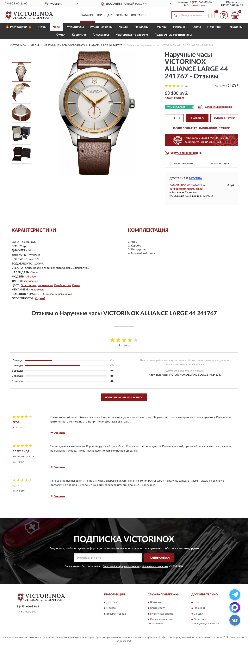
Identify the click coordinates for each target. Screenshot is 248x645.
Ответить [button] (59, 433)
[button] (195, 5)
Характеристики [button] (183, 163)
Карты (196, 27)
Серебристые (62, 285)
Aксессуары (101, 34)
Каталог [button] (87, 15)
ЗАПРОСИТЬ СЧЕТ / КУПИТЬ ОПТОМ (203, 128)
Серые (76, 285)
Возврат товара (116, 613)
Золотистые (28, 285)
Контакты (138, 15)
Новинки (199, 608)
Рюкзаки (179, 27)
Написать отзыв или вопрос (124, 397)
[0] (235, 15)
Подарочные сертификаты (173, 34)
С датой (40, 298)
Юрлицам (104, 15)
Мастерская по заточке (131, 34)
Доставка (112, 602)
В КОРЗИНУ (197, 118)
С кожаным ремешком (57, 294)
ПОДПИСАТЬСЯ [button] (159, 558)
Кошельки (79, 34)
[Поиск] (175, 15)
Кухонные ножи (101, 27)
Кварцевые (37, 289)
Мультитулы (75, 27)
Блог (197, 602)
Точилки (161, 27)
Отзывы (122, 15)
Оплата (111, 608)
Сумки (60, 34)
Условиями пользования (155, 566)
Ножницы (214, 27)
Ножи (42, 27)
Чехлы (123, 27)
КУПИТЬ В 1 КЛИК (224, 118)
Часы (56, 27)
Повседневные (29, 281)
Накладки (142, 27)
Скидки (198, 613)
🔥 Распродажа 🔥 (19, 27)
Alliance (31, 276)
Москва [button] (195, 178)
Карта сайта (157, 608)
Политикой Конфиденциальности (121, 566)
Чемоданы (235, 27)
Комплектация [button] (220, 163)
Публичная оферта (162, 613)
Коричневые (45, 285)
